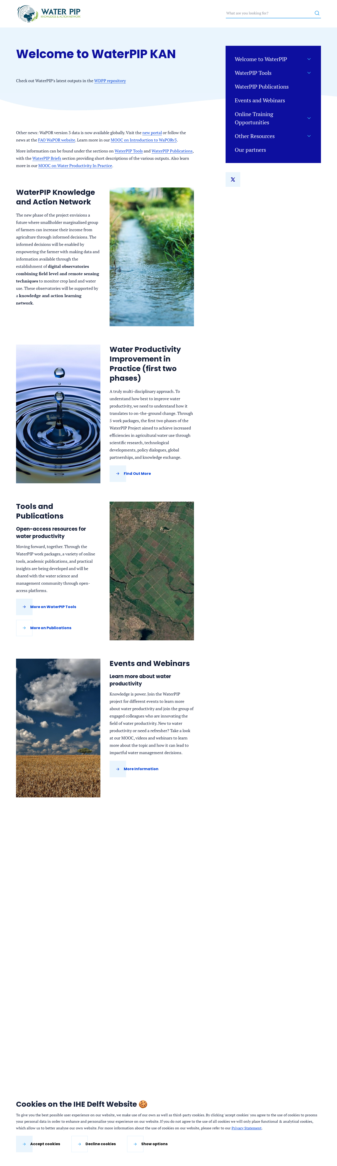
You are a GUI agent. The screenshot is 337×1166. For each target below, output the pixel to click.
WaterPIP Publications (172, 151)
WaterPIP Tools (129, 151)
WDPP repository (110, 80)
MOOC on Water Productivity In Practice (75, 165)
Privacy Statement (247, 1128)
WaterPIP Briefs (46, 158)
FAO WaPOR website (56, 140)
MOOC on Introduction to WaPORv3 (144, 140)
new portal (152, 132)
